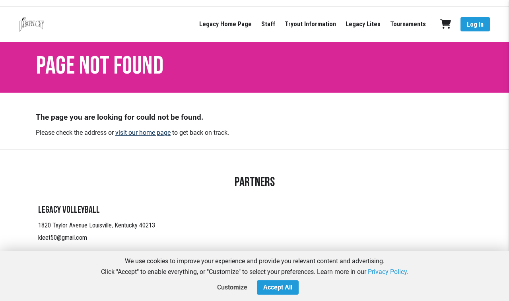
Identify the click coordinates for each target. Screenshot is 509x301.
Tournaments (408, 24)
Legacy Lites (363, 24)
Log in (475, 24)
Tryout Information (310, 24)
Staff (268, 24)
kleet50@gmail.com (62, 237)
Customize (232, 287)
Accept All (277, 287)
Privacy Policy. (388, 272)
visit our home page (143, 132)
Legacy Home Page (225, 24)
